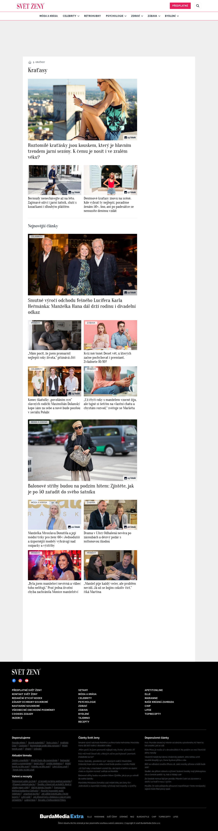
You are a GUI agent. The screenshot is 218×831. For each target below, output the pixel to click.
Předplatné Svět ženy (27, 690)
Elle (147, 694)
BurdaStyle (143, 817)
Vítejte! (28, 749)
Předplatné (180, 5)
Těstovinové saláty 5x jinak (24, 781)
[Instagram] (20, 681)
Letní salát (25, 797)
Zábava (152, 16)
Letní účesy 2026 (59, 766)
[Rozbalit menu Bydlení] (177, 16)
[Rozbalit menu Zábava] (158, 16)
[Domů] (31, 6)
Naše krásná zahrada (159, 702)
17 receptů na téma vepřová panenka (54, 781)
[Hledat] (198, 6)
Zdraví (135, 16)
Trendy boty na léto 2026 (23, 770)
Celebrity (69, 16)
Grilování (37, 749)
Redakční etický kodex (27, 698)
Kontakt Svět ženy (25, 694)
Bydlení (170, 16)
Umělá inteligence (54, 763)
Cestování (23, 746)
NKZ (132, 817)
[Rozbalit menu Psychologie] (124, 16)
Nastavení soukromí (26, 706)
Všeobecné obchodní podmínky (33, 710)
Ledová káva (29, 800)
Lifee (148, 710)
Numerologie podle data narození (45, 746)
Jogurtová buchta (31, 794)
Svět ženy (112, 817)
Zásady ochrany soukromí (30, 702)
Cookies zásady (22, 714)
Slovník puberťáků (36, 742)
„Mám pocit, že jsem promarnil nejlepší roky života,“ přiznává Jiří (106, 750)
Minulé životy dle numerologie (44, 760)
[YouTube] (27, 681)
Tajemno (84, 718)
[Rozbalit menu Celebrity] (77, 16)
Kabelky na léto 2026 (40, 766)
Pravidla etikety (19, 742)
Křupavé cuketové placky (24, 784)
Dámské (124, 817)
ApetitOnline (154, 690)
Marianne (151, 698)
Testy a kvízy (52, 742)
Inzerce (17, 718)
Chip (148, 706)
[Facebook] (14, 681)
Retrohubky (92, 16)
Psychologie (114, 16)
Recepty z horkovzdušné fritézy (52, 800)
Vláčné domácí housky (41, 787)
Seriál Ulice (39, 763)
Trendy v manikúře (20, 760)
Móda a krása (49, 16)
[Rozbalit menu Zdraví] (141, 16)
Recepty (83, 722)
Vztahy (83, 690)
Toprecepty (153, 714)
